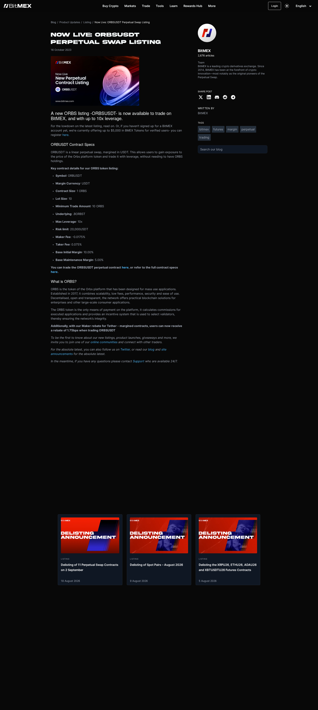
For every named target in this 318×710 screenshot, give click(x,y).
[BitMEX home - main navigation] (17, 6)
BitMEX (203, 113)
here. (65, 135)
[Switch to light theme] (287, 6)
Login (274, 5)
